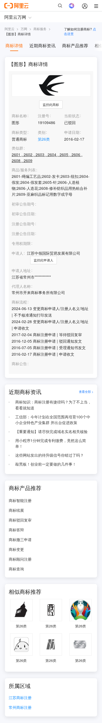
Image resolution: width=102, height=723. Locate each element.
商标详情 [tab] (14, 45)
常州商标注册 (20, 708)
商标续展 (16, 510)
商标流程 (19, 302)
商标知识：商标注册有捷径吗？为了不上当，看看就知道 (53, 405)
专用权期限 (21, 243)
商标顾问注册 (20, 559)
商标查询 (16, 569)
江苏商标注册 (20, 698)
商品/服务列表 (24, 169)
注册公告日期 (23, 233)
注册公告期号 (23, 223)
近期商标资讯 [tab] (42, 45)
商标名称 (19, 115)
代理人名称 (21, 286)
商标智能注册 (20, 500)
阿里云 (9, 28)
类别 (41, 132)
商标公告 (19, 363)
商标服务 (40, 28)
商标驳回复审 (20, 520)
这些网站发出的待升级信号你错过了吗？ (49, 455)
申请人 (17, 253)
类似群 (17, 148)
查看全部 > (86, 392)
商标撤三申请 (20, 539)
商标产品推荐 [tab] (75, 45)
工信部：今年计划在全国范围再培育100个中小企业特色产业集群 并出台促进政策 (52, 419)
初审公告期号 (23, 204)
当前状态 (71, 115)
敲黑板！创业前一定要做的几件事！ (45, 464)
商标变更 (16, 549)
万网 (24, 28)
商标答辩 (16, 529)
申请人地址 (21, 270)
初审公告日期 (23, 213)
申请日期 (71, 132)
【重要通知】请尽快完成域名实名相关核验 (51, 431)
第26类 (44, 139)
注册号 (43, 115)
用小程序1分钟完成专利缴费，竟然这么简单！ (50, 443)
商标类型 (19, 132)
